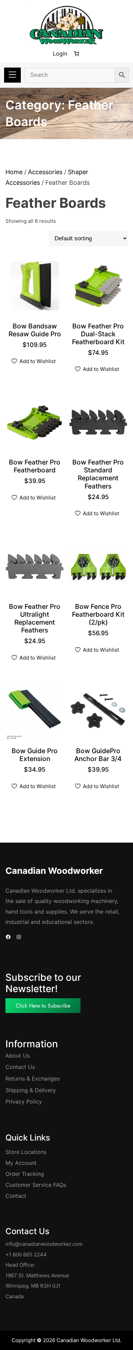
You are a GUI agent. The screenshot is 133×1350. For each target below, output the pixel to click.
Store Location (24, 1151)
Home (14, 172)
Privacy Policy (23, 1101)
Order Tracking (24, 1173)
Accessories (45, 172)
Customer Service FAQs (35, 1184)
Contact (15, 1195)
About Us (17, 1055)
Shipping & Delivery (30, 1090)
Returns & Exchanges (32, 1078)
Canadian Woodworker (54, 870)
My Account (20, 1162)
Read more (37, 759)
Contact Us (20, 1066)
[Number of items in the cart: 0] (76, 53)
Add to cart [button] (37, 334)
